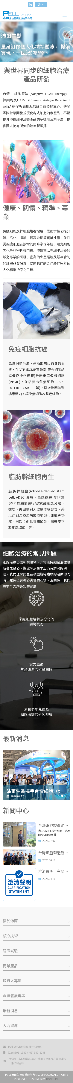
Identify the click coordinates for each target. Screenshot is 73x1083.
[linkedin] (30, 4)
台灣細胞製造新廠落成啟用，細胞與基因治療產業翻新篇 (53, 853)
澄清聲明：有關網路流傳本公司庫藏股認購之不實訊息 (53, 871)
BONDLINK (52, 1079)
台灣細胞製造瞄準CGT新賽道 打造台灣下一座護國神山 (53, 826)
